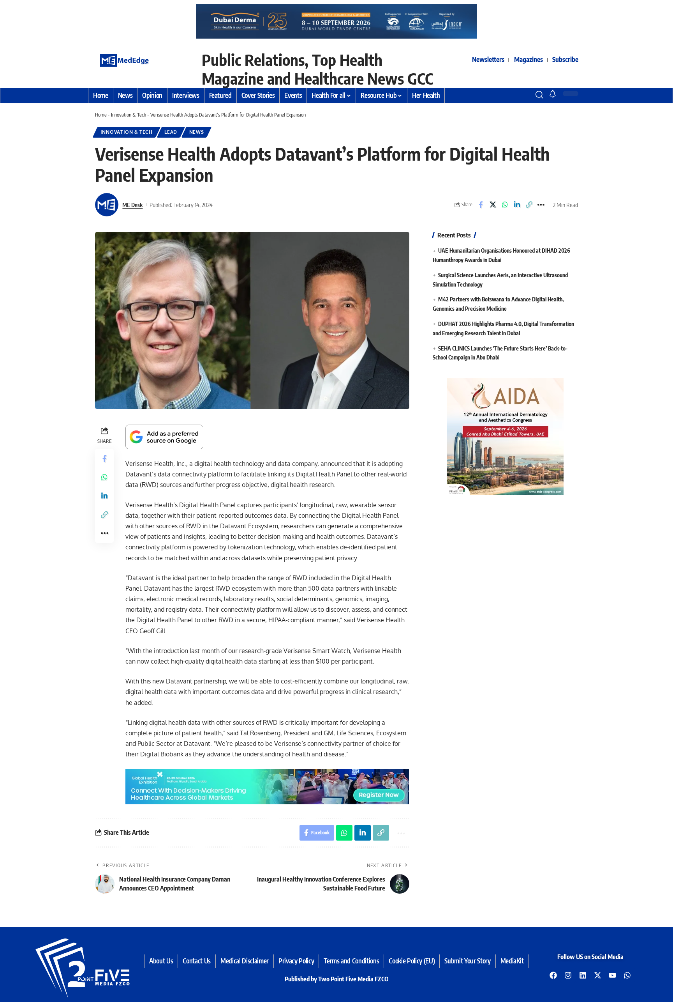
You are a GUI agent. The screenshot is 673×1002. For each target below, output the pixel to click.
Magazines (528, 59)
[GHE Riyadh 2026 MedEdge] (336, 21)
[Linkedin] (583, 975)
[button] (525, 94)
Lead (170, 132)
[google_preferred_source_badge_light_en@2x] (164, 436)
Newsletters (488, 59)
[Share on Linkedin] (516, 204)
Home (101, 115)
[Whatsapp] (627, 975)
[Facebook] (553, 975)
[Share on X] (492, 204)
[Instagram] (568, 975)
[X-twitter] (597, 975)
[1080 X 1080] (505, 436)
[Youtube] (612, 975)
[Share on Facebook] (480, 204)
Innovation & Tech (128, 115)
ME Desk (132, 204)
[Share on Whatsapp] (504, 204)
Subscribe (565, 59)
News (196, 132)
